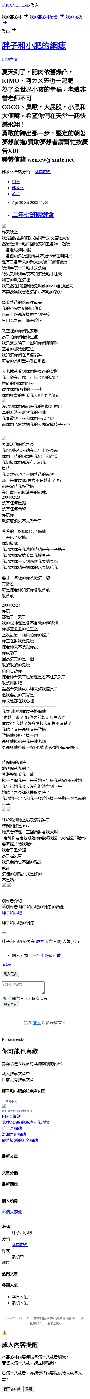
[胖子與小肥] (4, 1106)
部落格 (18, 188)
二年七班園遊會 (33, 215)
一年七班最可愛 (47, 956)
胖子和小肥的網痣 (34, 45)
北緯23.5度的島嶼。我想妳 (25, 1122)
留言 (53, 942)
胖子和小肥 (12, 913)
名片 (16, 194)
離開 (29, 1389)
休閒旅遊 (43, 172)
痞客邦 (42, 942)
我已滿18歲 (12, 1389)
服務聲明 (54, 1323)
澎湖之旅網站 (14, 1134)
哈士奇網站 (12, 1128)
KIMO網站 (11, 1116)
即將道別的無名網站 (20, 1140)
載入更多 (10, 974)
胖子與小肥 (10, 1101)
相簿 (16, 182)
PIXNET (23, 1318)
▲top (6, 964)
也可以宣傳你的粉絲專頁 (17, 1111)
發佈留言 (10, 1004)
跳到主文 (10, 60)
